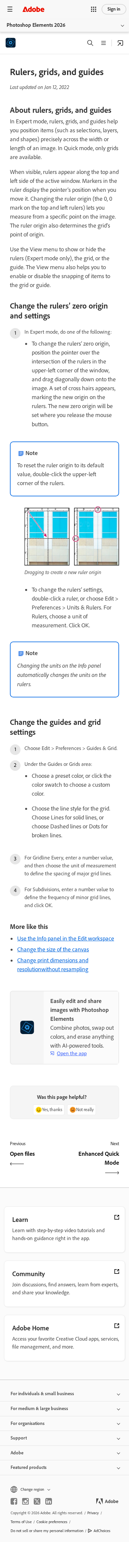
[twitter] (37, 1501)
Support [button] (19, 1438)
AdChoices (102, 1530)
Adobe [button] (17, 1453)
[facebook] (14, 1501)
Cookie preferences (51, 1522)
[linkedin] (48, 1501)
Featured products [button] (29, 1467)
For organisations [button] (28, 1423)
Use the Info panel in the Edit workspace (65, 938)
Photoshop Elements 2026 (36, 25)
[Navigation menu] (10, 9)
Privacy (93, 1513)
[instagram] (25, 1501)
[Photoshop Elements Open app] (120, 43)
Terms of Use (21, 1522)
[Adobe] (33, 9)
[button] (93, 9)
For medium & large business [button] (39, 1408)
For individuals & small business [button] (42, 1393)
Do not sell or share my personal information (47, 1530)
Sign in (114, 9)
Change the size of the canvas (53, 949)
